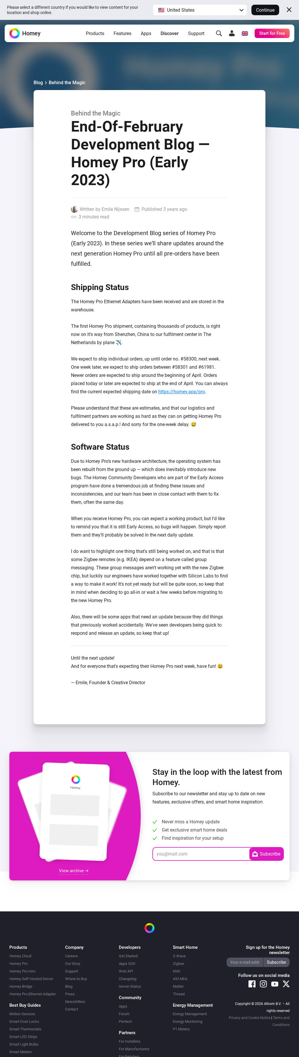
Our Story (72, 963)
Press (70, 994)
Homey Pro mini (22, 971)
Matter (178, 986)
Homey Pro (18, 963)
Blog (38, 82)
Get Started (128, 956)
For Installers (129, 1041)
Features (122, 33)
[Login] (232, 33)
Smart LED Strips (23, 1036)
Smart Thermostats (25, 1029)
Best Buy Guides (25, 1005)
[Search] (219, 33)
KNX (176, 971)
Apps (146, 33)
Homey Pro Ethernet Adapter (32, 994)
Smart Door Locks (24, 1021)
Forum (124, 1014)
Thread (179, 994)
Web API (126, 971)
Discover (170, 33)
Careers (71, 956)
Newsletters (75, 1001)
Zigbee (178, 963)
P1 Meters (181, 1029)
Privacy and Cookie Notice (249, 1018)
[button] (200, 10)
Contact (71, 1009)
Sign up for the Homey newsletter (268, 950)
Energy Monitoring (187, 1021)
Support (196, 33)
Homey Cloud (20, 956)
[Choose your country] (244, 33)
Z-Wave (179, 956)
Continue (265, 10)
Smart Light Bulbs (24, 1044)
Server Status (130, 986)
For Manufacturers (134, 1049)
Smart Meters (20, 1052)
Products (95, 33)
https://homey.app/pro (181, 391)
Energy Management (190, 1014)
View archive (72, 870)
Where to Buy (76, 979)
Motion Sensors (22, 1014)
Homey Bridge (20, 986)
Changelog (127, 979)
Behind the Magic (67, 82)
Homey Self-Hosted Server (31, 979)
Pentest (125, 1021)
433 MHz (180, 979)
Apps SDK (127, 963)
